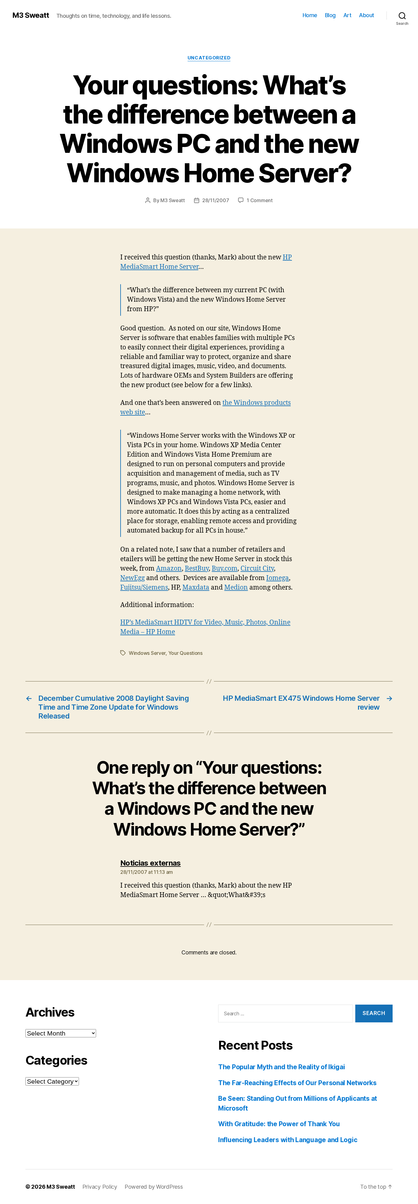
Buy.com (224, 568)
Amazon (169, 568)
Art (347, 15)
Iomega (277, 578)
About (366, 15)
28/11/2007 (215, 200)
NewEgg (132, 578)
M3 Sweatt (30, 15)
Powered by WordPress (154, 1186)
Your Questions (185, 653)
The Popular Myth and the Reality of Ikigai (281, 1067)
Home (310, 15)
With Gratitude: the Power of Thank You (279, 1124)
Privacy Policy (99, 1186)
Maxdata (195, 587)
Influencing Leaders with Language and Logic (287, 1140)
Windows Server (147, 653)
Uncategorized (209, 58)
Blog (330, 15)
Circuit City (257, 568)
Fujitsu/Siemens (144, 587)
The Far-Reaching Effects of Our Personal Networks (297, 1083)
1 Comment (260, 200)
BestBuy (197, 568)
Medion (236, 587)
